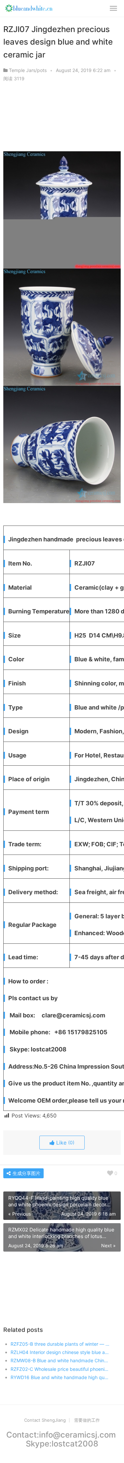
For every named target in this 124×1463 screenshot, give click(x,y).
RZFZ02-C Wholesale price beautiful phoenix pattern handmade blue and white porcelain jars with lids (60, 1369)
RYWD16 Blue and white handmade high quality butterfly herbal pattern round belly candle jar (60, 1377)
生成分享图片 (25, 1173)
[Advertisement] (62, 119)
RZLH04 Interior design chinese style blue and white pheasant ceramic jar (60, 1352)
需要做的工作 (87, 1420)
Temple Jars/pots (28, 70)
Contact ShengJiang (45, 1420)
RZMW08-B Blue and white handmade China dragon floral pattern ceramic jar (60, 1360)
